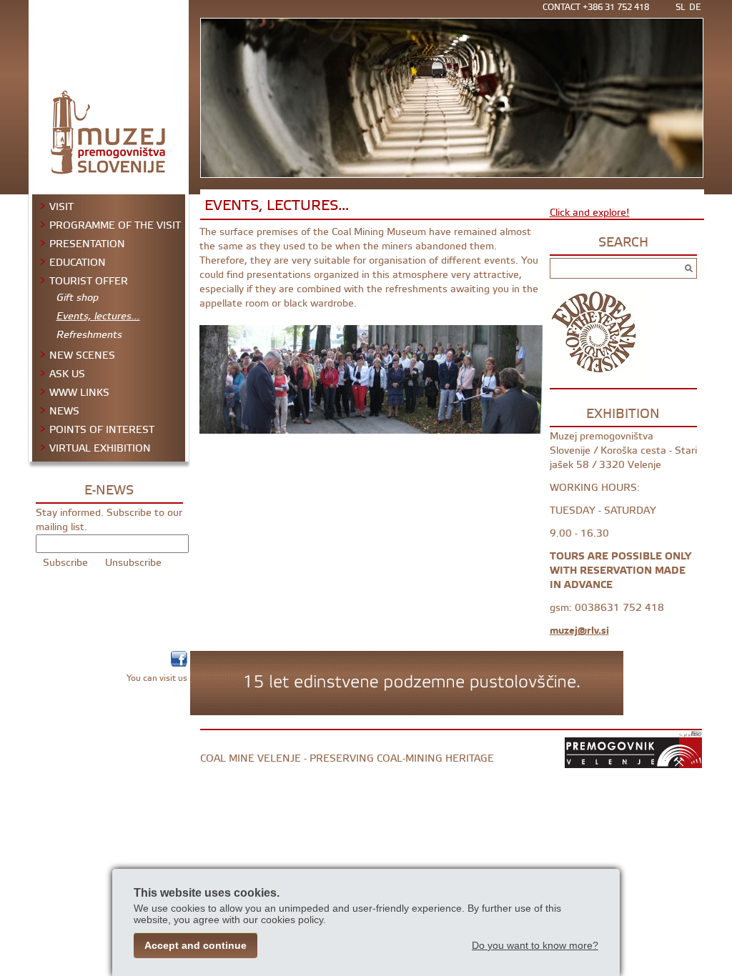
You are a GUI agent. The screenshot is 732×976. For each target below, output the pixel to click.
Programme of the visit (115, 225)
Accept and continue (195, 945)
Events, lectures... (98, 318)
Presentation (87, 244)
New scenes (82, 356)
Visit (61, 207)
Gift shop (77, 299)
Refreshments (89, 336)
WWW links (79, 393)
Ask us (67, 374)
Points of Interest (101, 430)
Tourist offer (88, 281)
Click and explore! (590, 212)
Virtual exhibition (100, 448)
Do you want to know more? (535, 945)
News (64, 411)
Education (77, 263)
